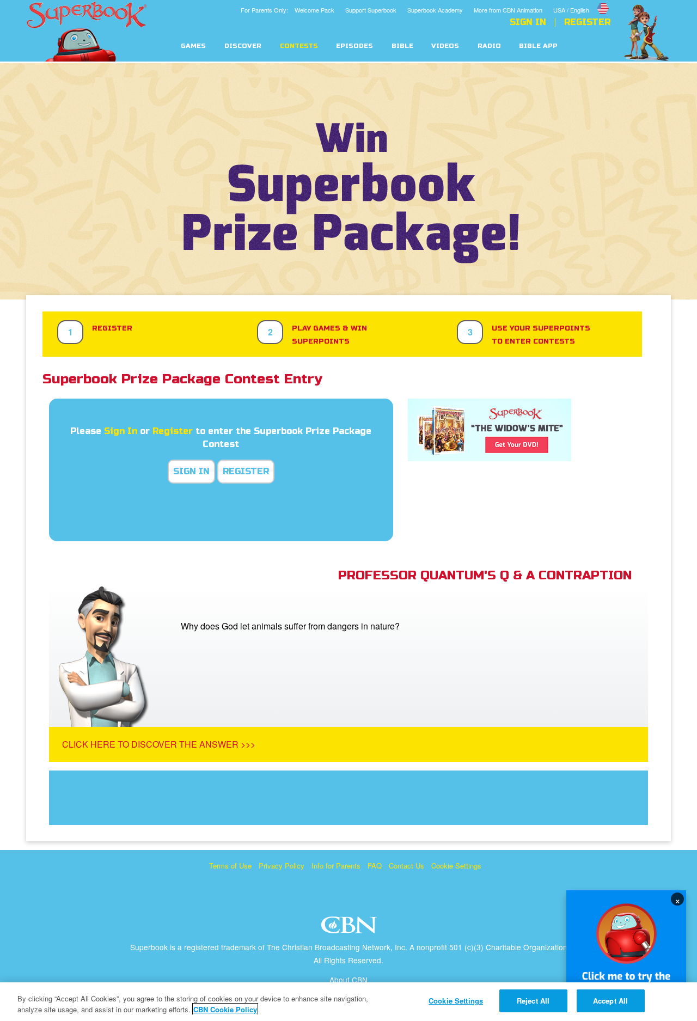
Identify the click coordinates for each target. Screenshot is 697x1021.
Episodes (354, 46)
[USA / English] (581, 1)
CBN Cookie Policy (225, 1009)
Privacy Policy (281, 865)
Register (587, 22)
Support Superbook (370, 9)
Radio (489, 46)
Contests (299, 46)
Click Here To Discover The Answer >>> (158, 744)
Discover (242, 46)
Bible (402, 46)
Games (193, 46)
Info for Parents (335, 865)
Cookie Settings (456, 865)
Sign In (528, 22)
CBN (350, 928)
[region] (348, 1001)
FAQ (375, 865)
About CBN (348, 979)
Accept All (610, 1000)
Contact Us (406, 865)
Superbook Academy (435, 9)
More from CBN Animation (508, 9)
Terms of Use (230, 865)
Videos (445, 46)
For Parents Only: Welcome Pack (287, 9)
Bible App (538, 46)
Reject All (533, 1000)
